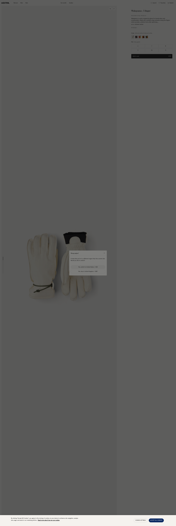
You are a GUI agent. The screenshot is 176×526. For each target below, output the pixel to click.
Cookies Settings (140, 520)
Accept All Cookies (156, 520)
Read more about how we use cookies (49, 520)
